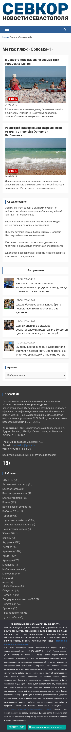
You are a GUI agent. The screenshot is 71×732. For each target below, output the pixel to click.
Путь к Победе (11, 617)
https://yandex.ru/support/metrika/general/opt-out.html (27, 709)
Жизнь (13, 99)
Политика (8, 603)
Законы (6, 537)
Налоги (6, 578)
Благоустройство (12, 497)
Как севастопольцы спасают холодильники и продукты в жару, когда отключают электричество (41, 287)
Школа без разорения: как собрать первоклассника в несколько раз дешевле (38, 308)
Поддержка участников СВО (18, 599)
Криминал (8, 551)
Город (6, 515)
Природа (7, 608)
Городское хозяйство (15, 520)
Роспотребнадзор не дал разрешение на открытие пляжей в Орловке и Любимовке (34, 131)
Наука (5, 582)
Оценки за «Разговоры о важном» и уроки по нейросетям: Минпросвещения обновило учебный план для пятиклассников (33, 211)
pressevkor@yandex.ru (24, 445)
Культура (7, 560)
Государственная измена (16, 524)
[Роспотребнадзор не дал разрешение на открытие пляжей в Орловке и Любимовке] (35, 156)
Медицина (8, 564)
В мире (6, 502)
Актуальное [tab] (35, 270)
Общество (8, 590)
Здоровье (8, 542)
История (7, 546)
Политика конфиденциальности (46, 727)
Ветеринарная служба (14, 506)
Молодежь (8, 573)
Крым (5, 555)
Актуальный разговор (14, 484)
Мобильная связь (12, 569)
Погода (6, 594)
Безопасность (10, 488)
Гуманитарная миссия (14, 529)
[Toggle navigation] (6, 29)
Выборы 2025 (10, 511)
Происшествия (10, 612)
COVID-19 (7, 480)
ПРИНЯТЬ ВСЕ (16, 727)
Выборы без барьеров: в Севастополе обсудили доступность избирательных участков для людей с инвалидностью (41, 350)
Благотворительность (14, 493)
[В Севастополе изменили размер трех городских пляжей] (35, 84)
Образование (10, 586)
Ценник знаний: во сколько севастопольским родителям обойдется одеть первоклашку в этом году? (42, 329)
